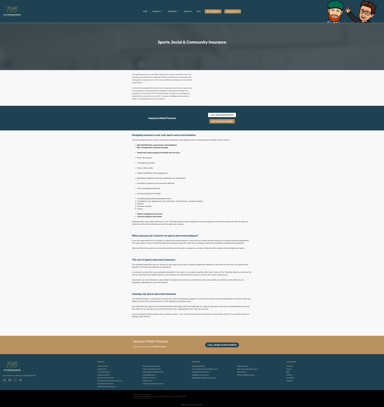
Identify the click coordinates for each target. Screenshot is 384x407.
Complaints (289, 380)
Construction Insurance (104, 372)
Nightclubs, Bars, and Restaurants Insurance (204, 378)
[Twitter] (20, 380)
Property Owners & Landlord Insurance (153, 372)
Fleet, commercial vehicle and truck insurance (110, 380)
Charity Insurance (102, 369)
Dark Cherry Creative (197, 404)
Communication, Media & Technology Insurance (205, 369)
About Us (288, 369)
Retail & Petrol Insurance (149, 378)
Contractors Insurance (104, 375)
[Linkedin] (4, 380)
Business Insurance (103, 366)
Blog (287, 372)
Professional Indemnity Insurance (152, 369)
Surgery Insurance (147, 380)
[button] (158, 11)
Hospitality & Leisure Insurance (200, 375)
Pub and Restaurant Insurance (105, 383)
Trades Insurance (241, 372)
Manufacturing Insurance (199, 366)
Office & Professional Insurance (151, 366)
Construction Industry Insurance (201, 372)
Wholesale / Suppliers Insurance (245, 375)
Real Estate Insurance (243, 366)
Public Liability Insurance (149, 375)
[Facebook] (9, 380)
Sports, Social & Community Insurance (247, 369)
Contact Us (289, 375)
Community (289, 366)
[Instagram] (15, 380)
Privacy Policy (290, 378)
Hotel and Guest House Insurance (107, 386)
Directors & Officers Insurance (106, 378)
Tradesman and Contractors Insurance (153, 383)
